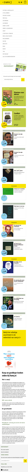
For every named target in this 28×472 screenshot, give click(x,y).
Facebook (5, 470)
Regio (4, 46)
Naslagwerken (6, 38)
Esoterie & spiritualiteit (8, 10)
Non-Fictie (5, 43)
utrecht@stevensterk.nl (6, 420)
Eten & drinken (6, 13)
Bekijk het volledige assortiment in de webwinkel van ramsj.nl (11, 335)
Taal (4, 51)
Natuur (4, 41)
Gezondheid (5, 23)
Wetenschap (5, 54)
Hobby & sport (6, 25)
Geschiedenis (5, 20)
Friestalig (5, 18)
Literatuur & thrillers (8, 33)
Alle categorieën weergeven (9, 56)
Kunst (4, 31)
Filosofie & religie (6, 15)
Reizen (4, 48)
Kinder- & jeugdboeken (8, 28)
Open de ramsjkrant (5, 452)
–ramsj (7, 2)
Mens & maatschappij (7, 36)
